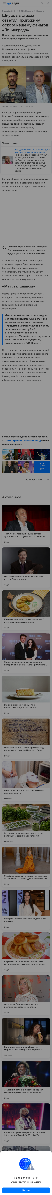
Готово (26, 1190)
